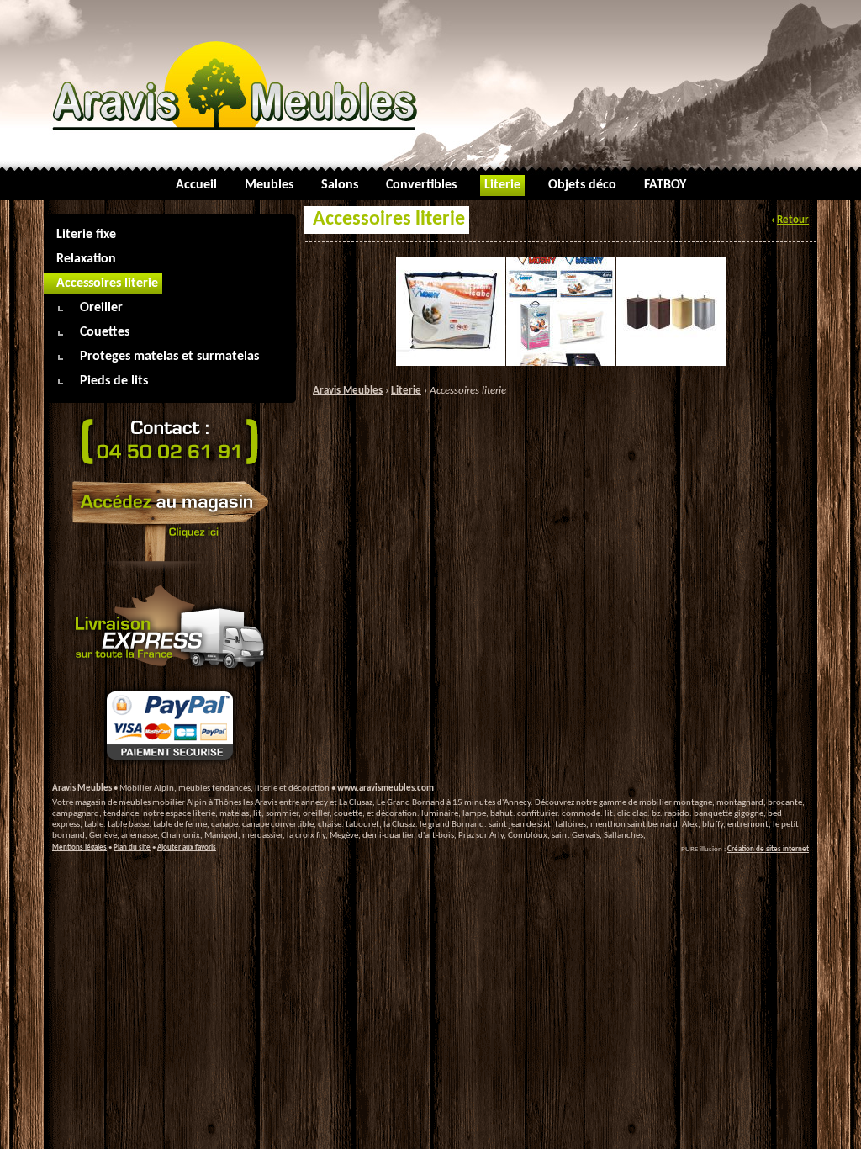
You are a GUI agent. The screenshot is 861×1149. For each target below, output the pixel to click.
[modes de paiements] (169, 764)
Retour (793, 219)
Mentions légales (79, 847)
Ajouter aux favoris (186, 847)
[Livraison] (170, 672)
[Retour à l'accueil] (430, 84)
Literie (406, 390)
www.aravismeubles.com (385, 788)
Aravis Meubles (348, 390)
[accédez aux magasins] (169, 573)
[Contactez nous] (170, 468)
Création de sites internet (768, 849)
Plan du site (132, 847)
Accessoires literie (468, 390)
